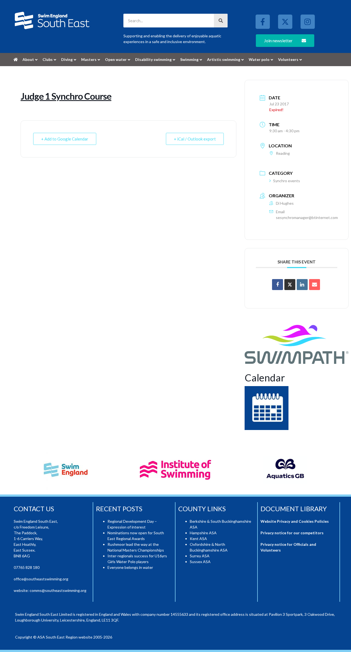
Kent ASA (198, 538)
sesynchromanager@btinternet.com (307, 217)
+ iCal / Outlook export (195, 138)
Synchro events (286, 180)
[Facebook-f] (263, 22)
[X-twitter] (285, 22)
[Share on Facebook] (277, 284)
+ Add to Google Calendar (64, 138)
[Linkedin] (302, 284)
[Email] (314, 284)
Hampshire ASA (203, 532)
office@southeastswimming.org (41, 579)
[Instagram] (308, 22)
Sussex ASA (200, 561)
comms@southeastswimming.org (58, 590)
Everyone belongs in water (130, 567)
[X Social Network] (289, 284)
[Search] (221, 20)
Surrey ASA (200, 555)
